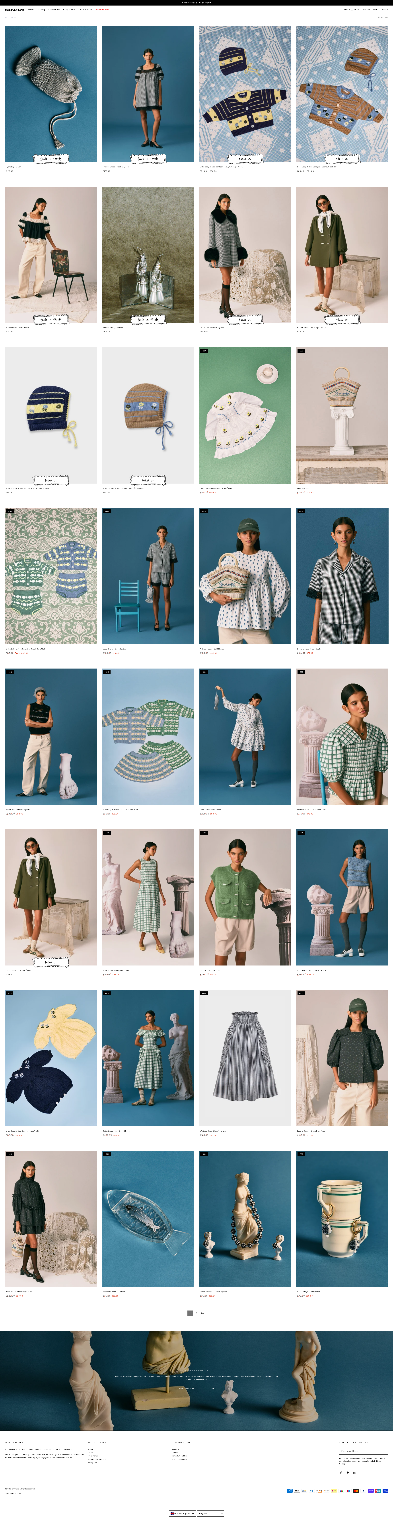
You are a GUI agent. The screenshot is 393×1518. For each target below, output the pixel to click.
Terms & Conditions (180, 1456)
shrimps (15, 1489)
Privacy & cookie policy (181, 1459)
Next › (202, 1313)
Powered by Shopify (13, 1493)
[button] (376, 9)
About (90, 1449)
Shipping (175, 1449)
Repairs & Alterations (97, 1459)
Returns (174, 1453)
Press (90, 1453)
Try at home (93, 1456)
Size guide (92, 1463)
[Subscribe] (386, 1451)
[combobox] (182, 1513)
